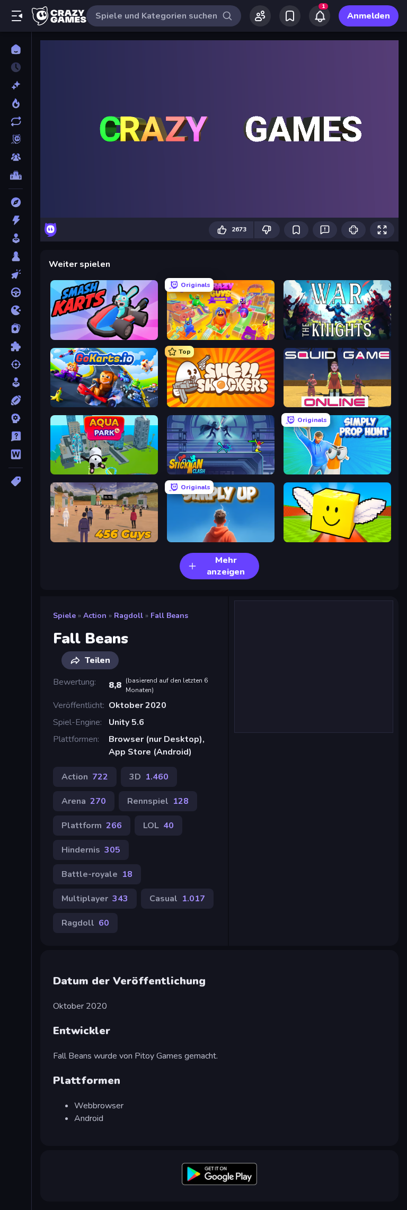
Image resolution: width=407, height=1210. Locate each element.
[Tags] (15, 481)
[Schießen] (15, 364)
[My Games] (289, 15)
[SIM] (15, 382)
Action (95, 616)
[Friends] (260, 15)
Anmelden (368, 16)
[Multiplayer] (15, 157)
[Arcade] (15, 238)
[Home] (15, 49)
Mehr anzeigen (226, 566)
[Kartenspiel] (15, 328)
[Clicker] (15, 274)
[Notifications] (319, 15)
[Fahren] (15, 292)
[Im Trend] (15, 103)
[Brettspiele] (15, 256)
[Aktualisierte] (15, 121)
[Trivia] (15, 436)
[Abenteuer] (15, 202)
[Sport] (15, 400)
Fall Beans (169, 616)
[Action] (15, 220)
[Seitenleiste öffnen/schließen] (17, 16)
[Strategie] (15, 418)
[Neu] (15, 85)
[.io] (15, 310)
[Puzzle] (15, 346)
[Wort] (15, 454)
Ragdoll (128, 616)
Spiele (64, 616)
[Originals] (15, 139)
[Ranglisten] (15, 175)
